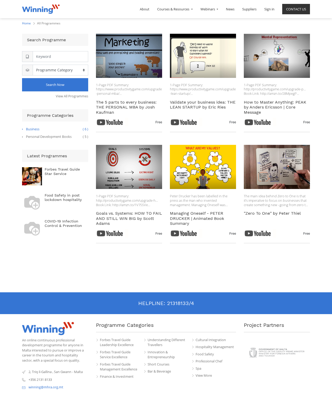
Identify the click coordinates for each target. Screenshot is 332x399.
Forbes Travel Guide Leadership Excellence (117, 342)
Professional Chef (209, 361)
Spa (198, 368)
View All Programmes (72, 96)
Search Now (55, 84)
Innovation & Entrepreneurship (161, 355)
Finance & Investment (117, 376)
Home (26, 23)
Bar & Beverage (159, 371)
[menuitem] (144, 9)
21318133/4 (180, 303)
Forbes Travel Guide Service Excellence (115, 355)
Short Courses (158, 364)
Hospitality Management (215, 346)
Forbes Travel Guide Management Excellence (118, 367)
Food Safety (205, 354)
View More (204, 375)
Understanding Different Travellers (166, 342)
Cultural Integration (211, 339)
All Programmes (48, 23)
